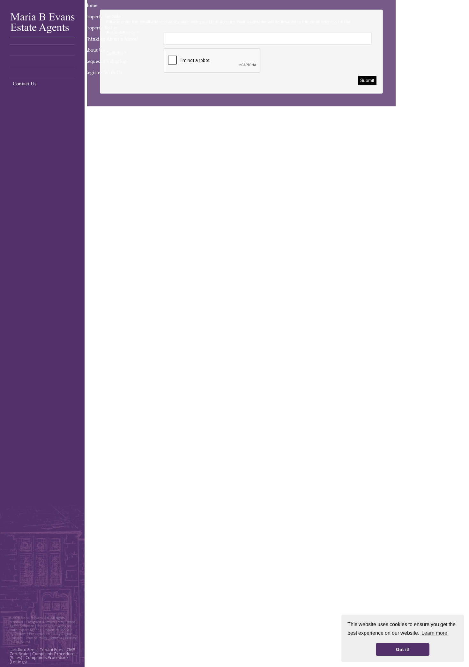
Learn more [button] (434, 633)
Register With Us (44, 72)
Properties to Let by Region (50, 634)
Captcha (116, 53)
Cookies (16, 638)
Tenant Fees (51, 649)
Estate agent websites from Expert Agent (40, 628)
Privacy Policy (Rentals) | (45, 638)
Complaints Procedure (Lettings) (39, 659)
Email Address (122, 32)
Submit (367, 80)
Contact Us (24, 83)
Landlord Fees (23, 649)
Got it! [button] (403, 649)
